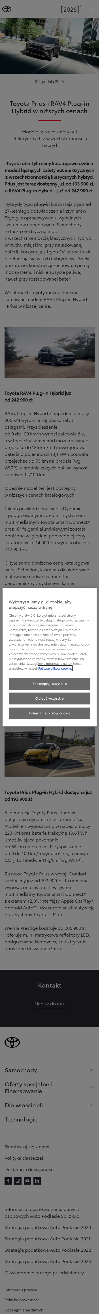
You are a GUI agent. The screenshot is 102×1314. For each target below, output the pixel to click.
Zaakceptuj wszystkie (50, 683)
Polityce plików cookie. (55, 668)
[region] (50, 657)
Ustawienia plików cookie (50, 713)
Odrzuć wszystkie (49, 698)
